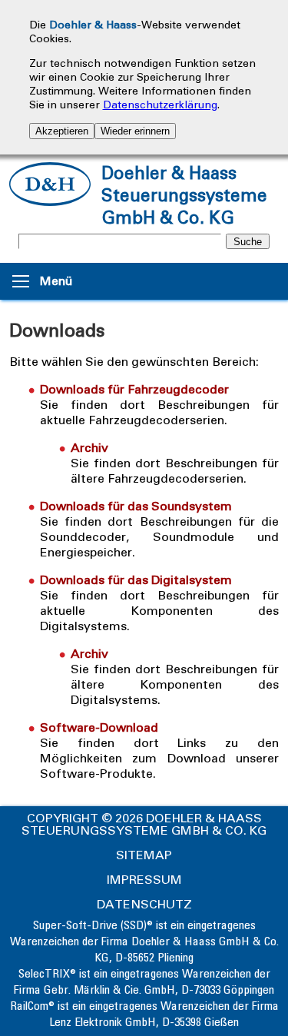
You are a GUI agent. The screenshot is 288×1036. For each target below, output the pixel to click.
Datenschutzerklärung (160, 104)
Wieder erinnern (135, 131)
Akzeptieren (61, 131)
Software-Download (99, 727)
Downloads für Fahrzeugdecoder (134, 389)
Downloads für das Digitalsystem (136, 580)
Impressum (144, 879)
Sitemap (144, 855)
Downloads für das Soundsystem (136, 506)
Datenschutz (144, 904)
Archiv (89, 447)
